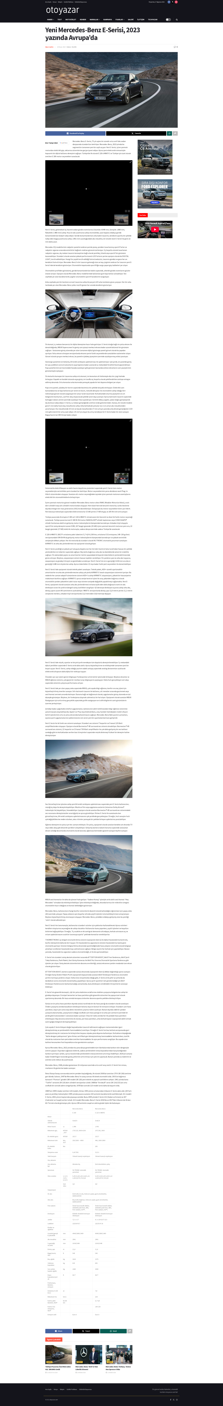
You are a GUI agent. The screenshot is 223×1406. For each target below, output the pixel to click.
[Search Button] (177, 19)
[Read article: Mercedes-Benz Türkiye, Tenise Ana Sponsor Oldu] (119, 1354)
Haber (49, 19)
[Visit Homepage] (62, 10)
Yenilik (74, 47)
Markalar (94, 19)
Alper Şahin (49, 47)
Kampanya (107, 19)
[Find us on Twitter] (172, 2)
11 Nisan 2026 (111, 1372)
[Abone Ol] (63, 143)
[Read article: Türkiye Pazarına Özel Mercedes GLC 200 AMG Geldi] (58, 1354)
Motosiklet (71, 19)
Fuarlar (119, 19)
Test (59, 19)
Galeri (131, 19)
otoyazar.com (54, 1400)
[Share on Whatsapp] (169, 133)
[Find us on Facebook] (169, 2)
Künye (55, 2)
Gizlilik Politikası (68, 2)
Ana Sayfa (48, 2)
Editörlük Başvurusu (81, 2)
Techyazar (152, 19)
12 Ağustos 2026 (52, 1372)
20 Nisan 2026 (81, 1372)
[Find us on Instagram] (176, 2)
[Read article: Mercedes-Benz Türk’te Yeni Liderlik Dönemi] (88, 1354)
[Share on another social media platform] (175, 133)
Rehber (83, 19)
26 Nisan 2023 (61, 47)
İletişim (60, 2)
